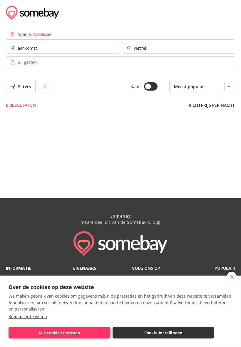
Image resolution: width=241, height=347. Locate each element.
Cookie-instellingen (163, 333)
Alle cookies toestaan (59, 333)
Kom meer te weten (28, 316)
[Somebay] (32, 13)
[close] (232, 277)
